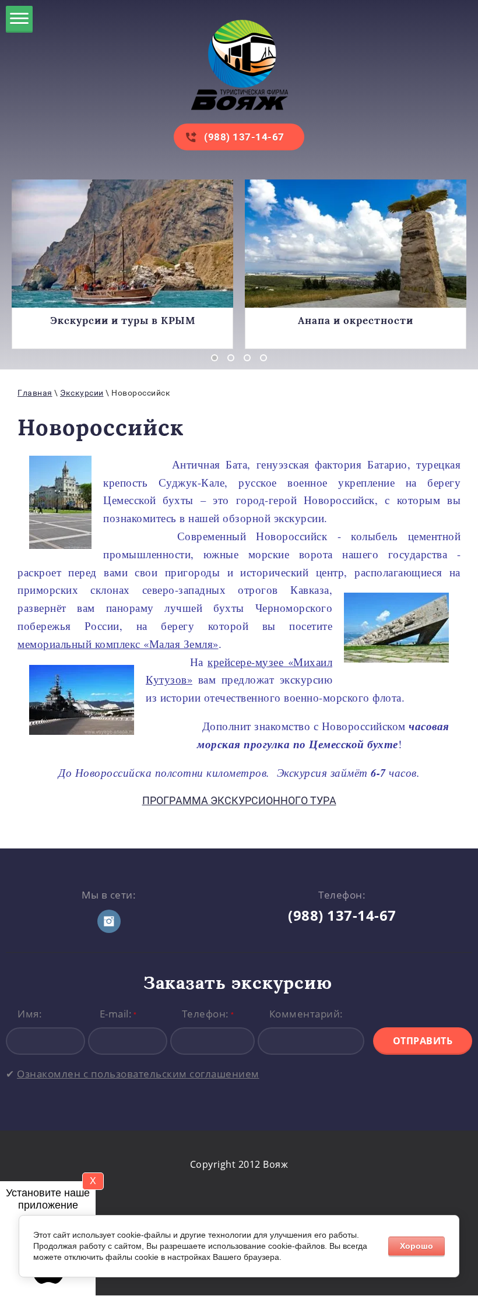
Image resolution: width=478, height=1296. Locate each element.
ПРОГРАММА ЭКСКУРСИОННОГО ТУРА (239, 800)
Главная (34, 392)
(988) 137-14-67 (244, 137)
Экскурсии (82, 392)
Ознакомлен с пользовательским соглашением (138, 1073)
